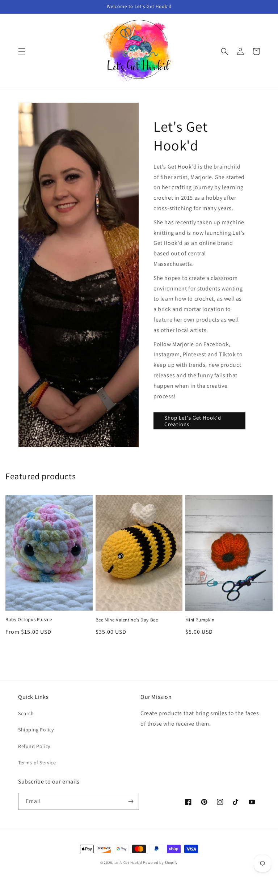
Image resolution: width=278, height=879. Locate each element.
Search (26, 713)
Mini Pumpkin (199, 620)
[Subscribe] (131, 801)
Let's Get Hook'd (128, 862)
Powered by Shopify (160, 862)
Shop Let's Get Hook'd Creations (192, 421)
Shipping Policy (36, 729)
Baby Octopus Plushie (28, 620)
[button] (22, 51)
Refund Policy (34, 746)
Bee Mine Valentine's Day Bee (127, 620)
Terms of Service (37, 762)
